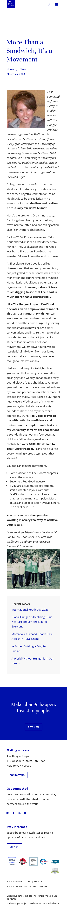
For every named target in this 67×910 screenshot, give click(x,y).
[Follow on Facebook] (13, 813)
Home (10, 69)
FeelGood (50, 247)
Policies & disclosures (19, 881)
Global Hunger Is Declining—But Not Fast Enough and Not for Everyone (32, 621)
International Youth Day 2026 (30, 609)
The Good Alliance (50, 903)
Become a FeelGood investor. (28, 481)
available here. (51, 503)
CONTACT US (17, 775)
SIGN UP (14, 846)
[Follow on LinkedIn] (19, 813)
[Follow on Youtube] (25, 813)
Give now (33, 727)
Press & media (23, 886)
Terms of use (40, 886)
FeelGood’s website (34, 139)
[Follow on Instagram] (7, 813)
